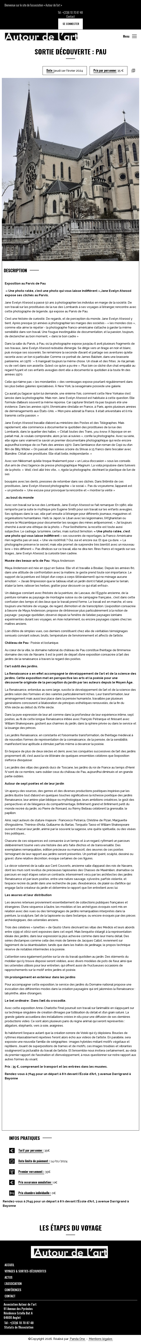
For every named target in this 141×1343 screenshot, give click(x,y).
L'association (13, 1283)
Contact (70, 16)
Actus (8, 1277)
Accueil (9, 1265)
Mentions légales (100, 1339)
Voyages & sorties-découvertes (25, 1271)
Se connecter (70, 24)
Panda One (77, 1339)
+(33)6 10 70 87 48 (72, 12)
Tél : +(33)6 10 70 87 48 (19, 1323)
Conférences (13, 1290)
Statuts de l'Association (18, 1327)
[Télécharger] (133, 70)
